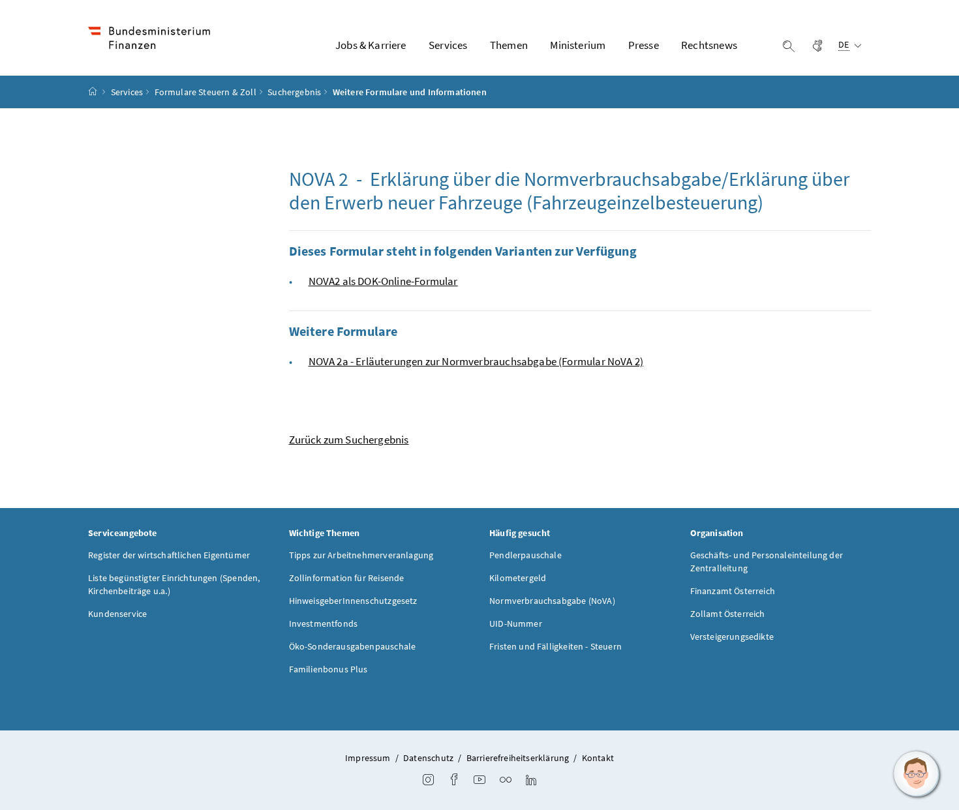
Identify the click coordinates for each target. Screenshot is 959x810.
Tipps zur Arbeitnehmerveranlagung (361, 555)
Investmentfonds (323, 623)
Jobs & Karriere (370, 45)
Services (127, 92)
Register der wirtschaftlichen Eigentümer (169, 555)
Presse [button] (643, 45)
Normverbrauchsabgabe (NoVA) (552, 601)
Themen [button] (509, 45)
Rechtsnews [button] (709, 45)
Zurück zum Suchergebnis (349, 439)
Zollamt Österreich (727, 614)
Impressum (368, 758)
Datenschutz (428, 758)
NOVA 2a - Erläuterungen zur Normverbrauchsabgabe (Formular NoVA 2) (476, 361)
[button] (916, 774)
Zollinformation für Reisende (346, 578)
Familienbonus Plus (328, 669)
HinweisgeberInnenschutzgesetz (353, 601)
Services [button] (448, 45)
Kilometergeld (517, 578)
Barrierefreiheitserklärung (518, 758)
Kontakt (598, 758)
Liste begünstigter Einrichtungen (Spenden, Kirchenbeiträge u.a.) (174, 584)
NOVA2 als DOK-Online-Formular (383, 281)
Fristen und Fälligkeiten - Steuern (555, 646)
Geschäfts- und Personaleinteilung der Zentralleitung (767, 561)
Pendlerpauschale (525, 555)
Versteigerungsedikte (732, 636)
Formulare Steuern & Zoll (205, 92)
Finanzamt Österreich (733, 591)
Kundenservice (117, 614)
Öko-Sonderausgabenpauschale (352, 646)
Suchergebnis (294, 92)
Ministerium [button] (577, 45)
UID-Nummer (515, 623)
